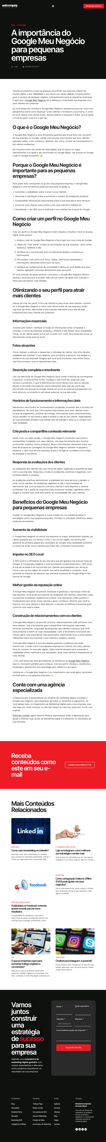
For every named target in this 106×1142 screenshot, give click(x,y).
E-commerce (60, 847)
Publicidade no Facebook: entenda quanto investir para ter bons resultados (28, 908)
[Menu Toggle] (53, 6)
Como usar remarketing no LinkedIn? (30, 850)
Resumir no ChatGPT (32, 66)
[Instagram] (76, 1129)
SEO (12, 957)
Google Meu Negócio (35, 100)
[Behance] (85, 1129)
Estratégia (22, 25)
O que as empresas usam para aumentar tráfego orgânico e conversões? (26, 963)
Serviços (36, 1098)
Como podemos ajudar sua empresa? (71, 1030)
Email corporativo (82, 1006)
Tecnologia (60, 957)
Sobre (56, 1098)
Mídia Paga (15, 847)
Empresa (78, 1019)
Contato (78, 1098)
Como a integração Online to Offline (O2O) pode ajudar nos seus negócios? (74, 881)
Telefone (60, 1019)
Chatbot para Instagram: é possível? (74, 960)
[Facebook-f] (82, 1129)
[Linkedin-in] (79, 1129)
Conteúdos (15, 1098)
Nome (58, 1007)
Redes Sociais (71, 847)
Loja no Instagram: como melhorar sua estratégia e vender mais (73, 852)
